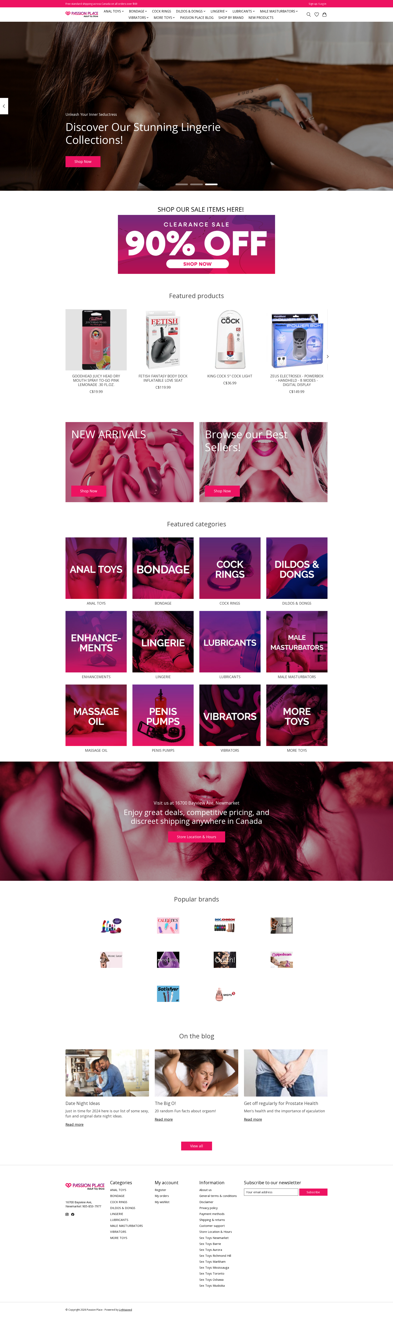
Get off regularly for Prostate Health (281, 1103)
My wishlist (162, 1202)
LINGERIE (163, 676)
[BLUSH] (111, 926)
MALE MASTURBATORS (297, 676)
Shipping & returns (212, 1220)
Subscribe (313, 1192)
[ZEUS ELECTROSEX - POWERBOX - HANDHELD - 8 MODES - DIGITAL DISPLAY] (297, 339)
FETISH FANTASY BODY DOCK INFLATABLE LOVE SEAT (163, 378)
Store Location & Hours (196, 836)
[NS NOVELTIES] (168, 960)
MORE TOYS (297, 750)
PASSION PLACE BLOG (196, 18)
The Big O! (165, 1103)
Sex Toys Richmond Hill (215, 1255)
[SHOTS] (225, 994)
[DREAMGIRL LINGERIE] (281, 926)
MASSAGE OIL (96, 750)
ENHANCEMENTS (96, 676)
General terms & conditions (218, 1196)
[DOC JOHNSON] (225, 926)
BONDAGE (163, 603)
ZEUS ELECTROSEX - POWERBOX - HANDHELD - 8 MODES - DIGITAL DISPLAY (296, 380)
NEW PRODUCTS (260, 18)
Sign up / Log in (317, 4)
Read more (75, 1124)
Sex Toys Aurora (210, 1250)
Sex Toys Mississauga (214, 1267)
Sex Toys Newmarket (214, 1238)
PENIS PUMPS (163, 750)
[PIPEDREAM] (281, 960)
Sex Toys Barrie (210, 1244)
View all (196, 1145)
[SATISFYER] (168, 994)
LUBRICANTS (230, 676)
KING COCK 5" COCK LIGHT (229, 376)
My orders (162, 1196)
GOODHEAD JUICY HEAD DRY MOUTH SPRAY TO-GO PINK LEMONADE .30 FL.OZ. (96, 380)
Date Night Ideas (83, 1103)
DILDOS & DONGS (296, 603)
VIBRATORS (230, 750)
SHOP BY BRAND (231, 18)
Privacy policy (208, 1208)
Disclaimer (206, 1202)
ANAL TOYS (96, 603)
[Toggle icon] (309, 14)
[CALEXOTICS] (168, 926)
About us (205, 1190)
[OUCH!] (225, 960)
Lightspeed (125, 1309)
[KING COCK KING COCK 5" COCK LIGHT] (230, 339)
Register (160, 1190)
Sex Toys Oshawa (211, 1279)
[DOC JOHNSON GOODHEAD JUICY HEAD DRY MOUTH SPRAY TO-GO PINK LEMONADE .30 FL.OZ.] (96, 339)
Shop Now (83, 161)
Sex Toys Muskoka (212, 1285)
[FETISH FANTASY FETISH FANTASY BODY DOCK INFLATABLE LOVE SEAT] (163, 339)
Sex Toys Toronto (211, 1273)
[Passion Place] (82, 14)
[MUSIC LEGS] (111, 960)
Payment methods (212, 1214)
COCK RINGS (161, 11)
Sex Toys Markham (212, 1261)
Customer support (212, 1226)
